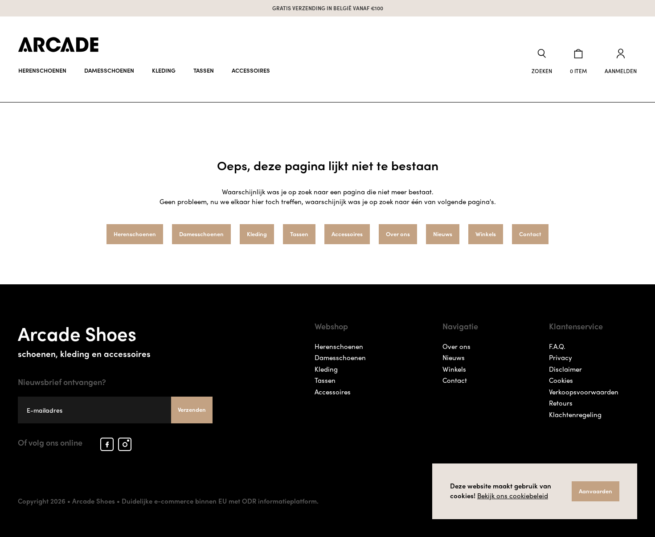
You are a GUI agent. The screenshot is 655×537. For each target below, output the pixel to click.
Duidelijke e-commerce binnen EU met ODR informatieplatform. (220, 501)
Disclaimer (565, 369)
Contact (530, 234)
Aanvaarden (595, 491)
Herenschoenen (42, 70)
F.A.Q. (557, 346)
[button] (542, 61)
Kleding (164, 70)
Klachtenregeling (575, 414)
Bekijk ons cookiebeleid (512, 495)
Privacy (560, 357)
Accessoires (251, 70)
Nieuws (442, 234)
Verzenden (192, 409)
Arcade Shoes (84, 339)
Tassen (203, 70)
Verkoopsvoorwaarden (583, 392)
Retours (561, 403)
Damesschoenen (109, 70)
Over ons (398, 234)
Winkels (485, 234)
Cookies (561, 380)
